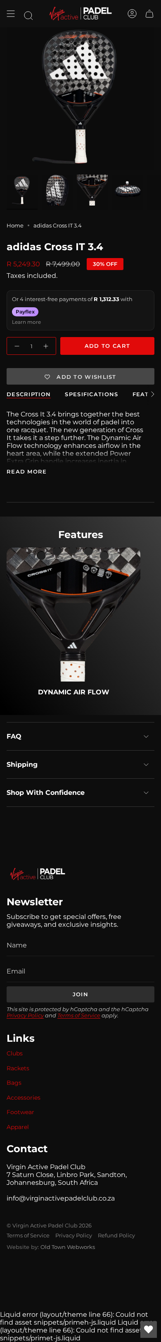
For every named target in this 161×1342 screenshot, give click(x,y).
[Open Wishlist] (148, 1329)
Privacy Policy (25, 1015)
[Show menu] (10, 14)
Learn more (26, 322)
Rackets (18, 1068)
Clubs (15, 1053)
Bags (14, 1082)
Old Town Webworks (67, 1247)
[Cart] (149, 14)
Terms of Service (78, 1015)
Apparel (18, 1127)
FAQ (14, 736)
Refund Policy (116, 1235)
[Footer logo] (38, 874)
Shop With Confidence (46, 793)
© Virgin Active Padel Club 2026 (49, 1225)
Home (15, 225)
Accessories (23, 1097)
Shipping (22, 764)
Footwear (20, 1112)
